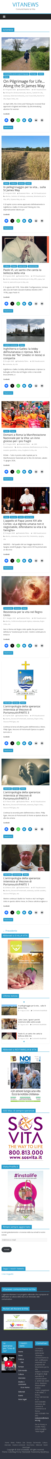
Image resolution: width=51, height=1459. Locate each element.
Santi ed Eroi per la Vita (17, 282)
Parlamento (34, 536)
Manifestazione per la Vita (38, 447)
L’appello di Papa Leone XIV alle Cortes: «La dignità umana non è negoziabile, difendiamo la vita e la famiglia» (24, 525)
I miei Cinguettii (7, 1274)
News (6, 77)
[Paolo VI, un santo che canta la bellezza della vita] (25, 237)
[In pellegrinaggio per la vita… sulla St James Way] (25, 137)
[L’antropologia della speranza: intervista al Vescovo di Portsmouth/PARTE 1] (25, 846)
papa (40, 279)
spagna (41, 536)
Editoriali (21, 1392)
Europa (33, 74)
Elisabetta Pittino (24, 90)
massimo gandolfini (10, 450)
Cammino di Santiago (18, 196)
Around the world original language (16, 74)
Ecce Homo (25, 1387)
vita (17, 99)
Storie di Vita (33, 266)
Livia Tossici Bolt (30, 96)
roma (19, 450)
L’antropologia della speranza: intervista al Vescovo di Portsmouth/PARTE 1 (22, 881)
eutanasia (6, 96)
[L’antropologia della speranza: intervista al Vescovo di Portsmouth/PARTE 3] (25, 662)
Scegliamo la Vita (27, 450)
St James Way (15, 199)
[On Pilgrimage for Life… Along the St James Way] (25, 38)
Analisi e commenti (11, 345)
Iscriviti (6, 1249)
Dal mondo (8, 608)
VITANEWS (25, 4)
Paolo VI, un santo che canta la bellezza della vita (22, 271)
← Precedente (10, 930)
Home (20, 1351)
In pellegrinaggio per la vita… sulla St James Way (24, 188)
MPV (8, 199)
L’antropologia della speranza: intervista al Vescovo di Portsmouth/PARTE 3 (22, 709)
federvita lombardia (17, 96)
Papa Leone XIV (24, 536)
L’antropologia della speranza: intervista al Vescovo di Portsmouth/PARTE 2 (22, 795)
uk (21, 199)
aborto (28, 93)
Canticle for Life (37, 93)
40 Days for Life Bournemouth (15, 93)
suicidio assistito (40, 891)
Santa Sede (22, 266)
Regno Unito (11, 99)
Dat (22, 1362)
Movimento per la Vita (26, 279)
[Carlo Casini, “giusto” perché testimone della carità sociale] (9, 1020)
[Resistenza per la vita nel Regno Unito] (25, 577)
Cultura (13, 183)
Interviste (8, 703)
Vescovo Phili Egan (9, 722)
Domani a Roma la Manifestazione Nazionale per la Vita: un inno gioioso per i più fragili (24, 438)
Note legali (22, 1399)
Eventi (41, 74)
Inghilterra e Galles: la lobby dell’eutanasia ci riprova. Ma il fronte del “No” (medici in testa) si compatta (24, 353)
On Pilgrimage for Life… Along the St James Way (24, 83)
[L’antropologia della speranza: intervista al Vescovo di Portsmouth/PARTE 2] (25, 760)
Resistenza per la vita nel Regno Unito (22, 613)
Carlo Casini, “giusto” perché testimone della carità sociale (29, 1021)
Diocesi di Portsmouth (18, 719)
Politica (21, 1359)
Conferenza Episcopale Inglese (21, 621)
